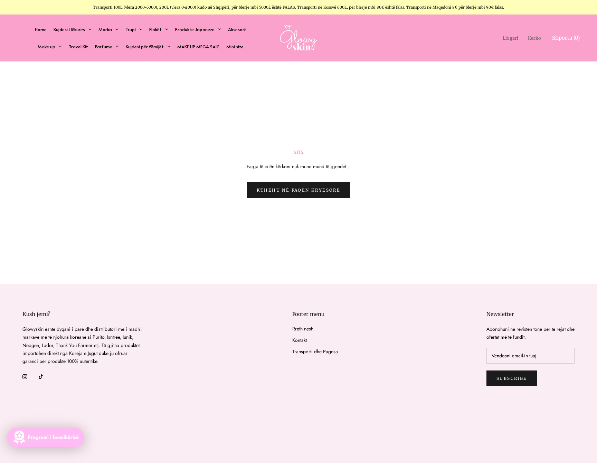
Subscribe (511, 378)
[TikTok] (40, 376)
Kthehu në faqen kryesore (299, 190)
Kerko (534, 38)
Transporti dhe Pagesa (315, 351)
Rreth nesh (302, 328)
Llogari (510, 38)
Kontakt (299, 340)
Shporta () (566, 38)
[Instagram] (24, 376)
